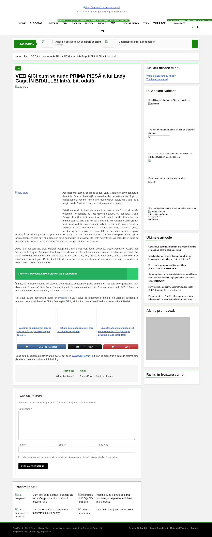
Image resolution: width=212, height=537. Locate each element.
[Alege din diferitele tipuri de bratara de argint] (47, 45)
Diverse (55, 22)
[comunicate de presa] (168, 359)
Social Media (131, 23)
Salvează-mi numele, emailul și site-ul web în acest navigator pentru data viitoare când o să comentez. (70, 457)
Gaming (76, 23)
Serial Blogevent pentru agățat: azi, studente (169, 100)
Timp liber (162, 22)
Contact (194, 528)
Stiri (113, 23)
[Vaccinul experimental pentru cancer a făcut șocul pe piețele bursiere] (36, 318)
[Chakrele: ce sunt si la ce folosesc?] (110, 43)
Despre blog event (159, 528)
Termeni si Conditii (138, 528)
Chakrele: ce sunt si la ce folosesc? (137, 41)
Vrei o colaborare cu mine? (161, 76)
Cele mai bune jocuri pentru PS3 (114, 509)
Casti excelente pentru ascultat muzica (166, 178)
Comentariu (25, 409)
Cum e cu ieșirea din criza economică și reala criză (172, 208)
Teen (146, 23)
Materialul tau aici (179, 528)
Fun (65, 23)
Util (102, 31)
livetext (62, 297)
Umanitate (179, 23)
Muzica (89, 23)
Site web (103, 445)
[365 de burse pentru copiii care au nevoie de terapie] (76, 318)
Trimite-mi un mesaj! (157, 79)
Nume (22, 445)
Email (62, 445)
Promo (102, 23)
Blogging (36, 23)
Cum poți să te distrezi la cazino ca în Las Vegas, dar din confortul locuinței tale (53, 498)
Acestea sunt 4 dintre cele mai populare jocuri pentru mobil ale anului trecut (114, 498)
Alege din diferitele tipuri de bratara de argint (78, 41)
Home (22, 23)
